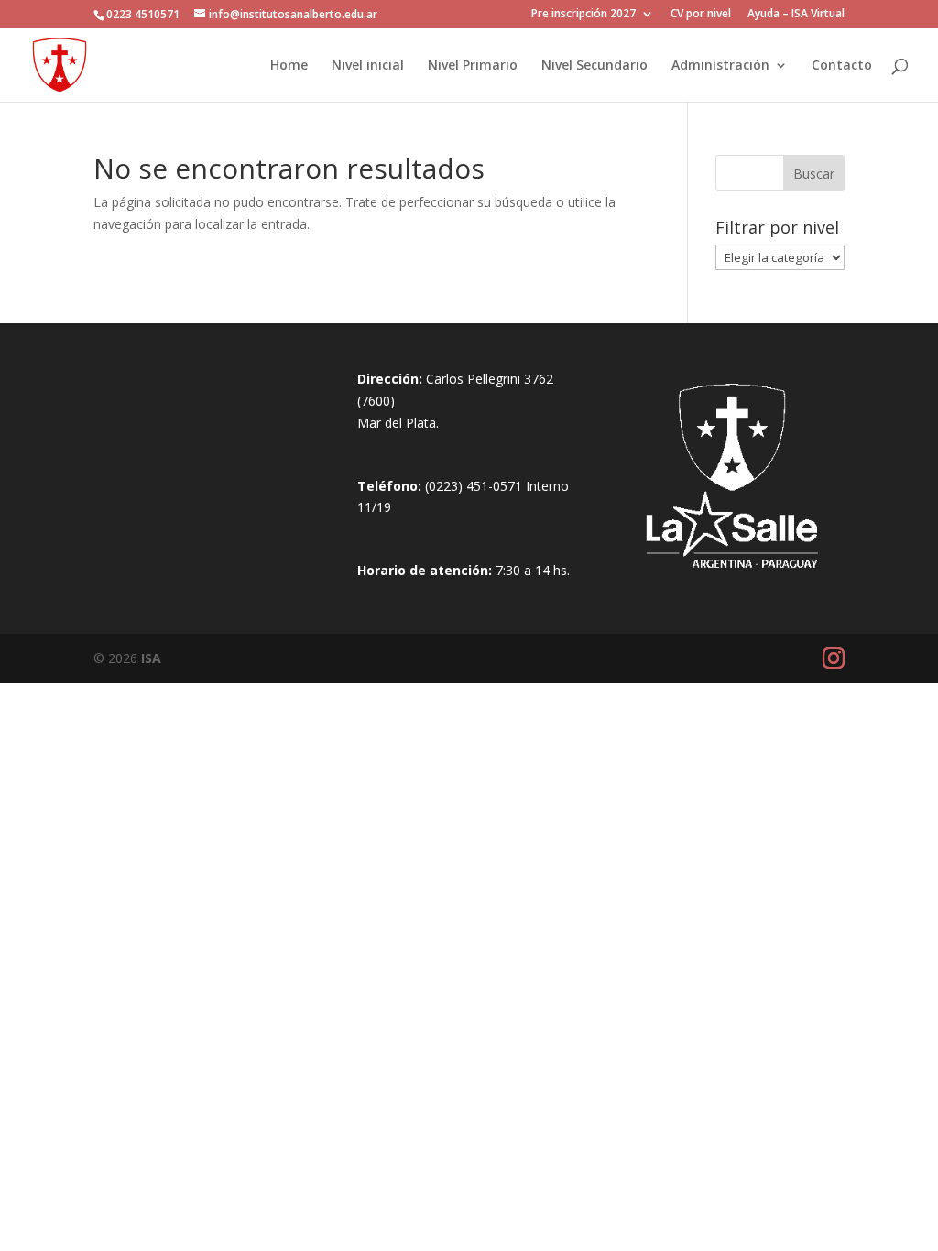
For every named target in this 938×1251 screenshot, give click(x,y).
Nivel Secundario (594, 66)
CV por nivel (701, 14)
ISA (151, 658)
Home (289, 66)
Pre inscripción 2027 (583, 14)
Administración (720, 66)
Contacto (842, 66)
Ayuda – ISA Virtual (796, 14)
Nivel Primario (473, 66)
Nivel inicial (368, 66)
